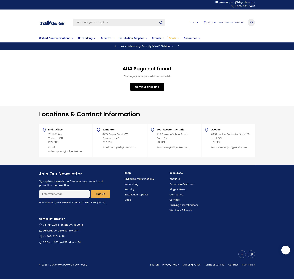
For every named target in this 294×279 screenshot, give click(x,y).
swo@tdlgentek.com (176, 147)
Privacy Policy (170, 264)
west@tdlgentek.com (123, 147)
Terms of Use (81, 202)
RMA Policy (248, 264)
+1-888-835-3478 (54, 236)
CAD (192, 22)
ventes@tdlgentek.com (232, 147)
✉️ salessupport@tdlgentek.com (235, 2)
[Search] (161, 22)
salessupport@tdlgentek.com (66, 151)
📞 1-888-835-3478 (243, 6)
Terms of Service (214, 264)
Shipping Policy (191, 264)
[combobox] (119, 22)
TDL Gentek (55, 264)
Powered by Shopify (75, 264)
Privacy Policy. (98, 202)
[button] (115, 46)
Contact (233, 264)
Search (154, 264)
